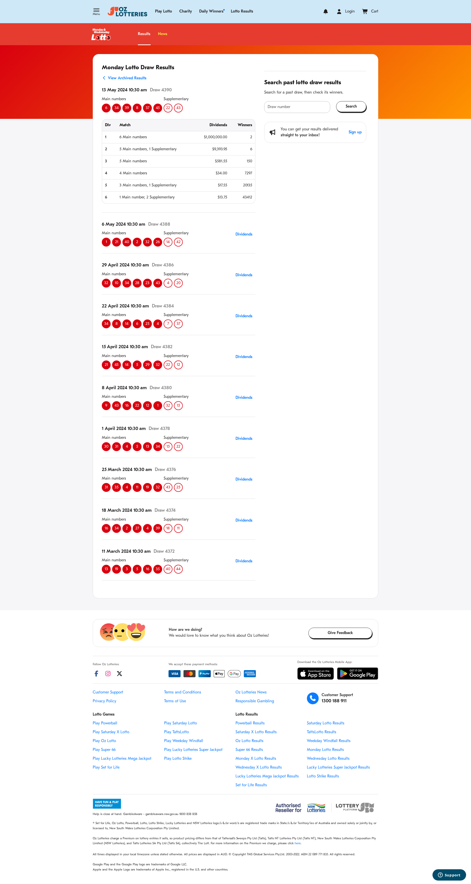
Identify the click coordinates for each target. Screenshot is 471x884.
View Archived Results (126, 78)
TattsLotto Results (321, 732)
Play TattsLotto (176, 732)
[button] (96, 12)
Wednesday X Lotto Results (259, 768)
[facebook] (96, 674)
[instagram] (108, 674)
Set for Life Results (251, 785)
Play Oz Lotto (104, 741)
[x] (119, 674)
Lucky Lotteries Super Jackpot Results (338, 768)
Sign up (355, 132)
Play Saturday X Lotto (111, 732)
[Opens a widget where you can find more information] (449, 875)
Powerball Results (250, 723)
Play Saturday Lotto (180, 723)
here (298, 843)
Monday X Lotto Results (256, 759)
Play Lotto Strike (178, 759)
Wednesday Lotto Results (328, 759)
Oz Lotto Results (249, 741)
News (163, 34)
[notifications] (326, 11)
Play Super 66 (104, 750)
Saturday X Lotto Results (256, 732)
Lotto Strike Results (323, 776)
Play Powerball (105, 723)
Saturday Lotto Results (325, 723)
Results (144, 34)
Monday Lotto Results (325, 750)
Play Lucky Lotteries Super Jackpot (193, 750)
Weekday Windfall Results (329, 741)
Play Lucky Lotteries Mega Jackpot (122, 759)
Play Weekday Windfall (183, 741)
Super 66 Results (249, 750)
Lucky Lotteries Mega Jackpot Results (267, 776)
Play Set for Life (106, 768)
